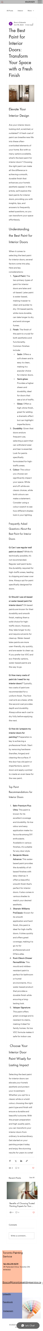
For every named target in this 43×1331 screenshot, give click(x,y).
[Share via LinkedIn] (21, 1161)
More (30, 11)
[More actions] (33, 23)
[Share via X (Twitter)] (15, 1161)
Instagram (8, 1311)
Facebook (8, 1302)
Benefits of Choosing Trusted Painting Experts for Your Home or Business (22, 1204)
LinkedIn (7, 1294)
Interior (20, 11)
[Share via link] (27, 1161)
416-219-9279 (30, 2)
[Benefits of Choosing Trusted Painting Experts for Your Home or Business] (22, 1190)
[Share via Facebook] (10, 1161)
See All (31, 1177)
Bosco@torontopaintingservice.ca (22, 1282)
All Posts (10, 11)
